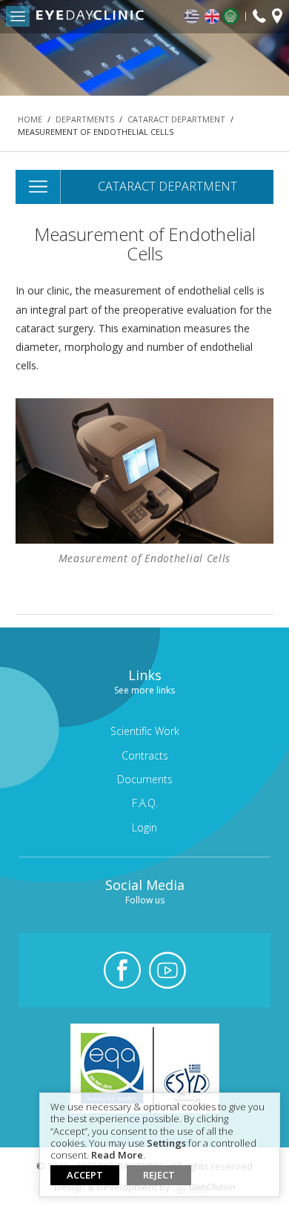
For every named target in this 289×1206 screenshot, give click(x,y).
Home (30, 119)
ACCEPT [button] (85, 1175)
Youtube (167, 970)
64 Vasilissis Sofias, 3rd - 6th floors (277, 18)
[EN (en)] (213, 16)
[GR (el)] (193, 16)
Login (144, 827)
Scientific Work (144, 731)
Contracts (145, 755)
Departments (85, 119)
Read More (117, 1155)
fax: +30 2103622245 (259, 17)
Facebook (122, 970)
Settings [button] (166, 1144)
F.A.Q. (145, 803)
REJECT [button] (159, 1175)
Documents (145, 779)
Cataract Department (176, 119)
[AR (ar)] (234, 16)
